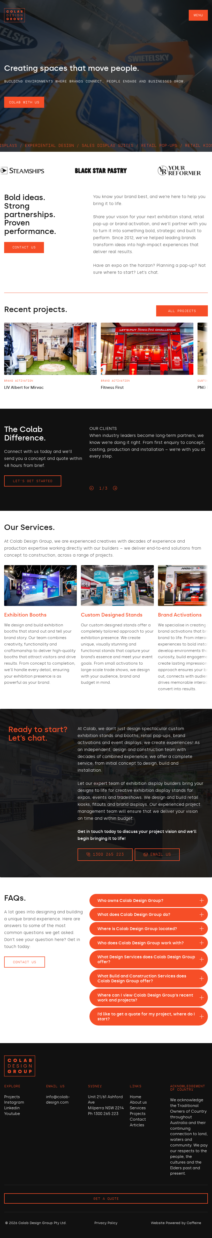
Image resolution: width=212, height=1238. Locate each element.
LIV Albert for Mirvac (24, 387)
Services (138, 1108)
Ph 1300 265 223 (103, 1113)
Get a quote (106, 1199)
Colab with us (24, 102)
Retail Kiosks (159, 145)
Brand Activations (180, 615)
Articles (137, 1125)
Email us (159, 854)
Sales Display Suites (65, 145)
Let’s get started (32, 481)
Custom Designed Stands (111, 615)
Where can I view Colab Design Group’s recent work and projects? (145, 997)
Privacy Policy (105, 1223)
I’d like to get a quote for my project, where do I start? (146, 1016)
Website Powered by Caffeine (176, 1223)
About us (138, 1102)
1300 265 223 (107, 854)
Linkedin (12, 1108)
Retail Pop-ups (117, 145)
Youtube (12, 1113)
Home (135, 1097)
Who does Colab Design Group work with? (140, 942)
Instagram (14, 1102)
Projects (12, 1097)
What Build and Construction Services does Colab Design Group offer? (141, 978)
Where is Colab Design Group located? (137, 928)
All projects (182, 311)
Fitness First (112, 387)
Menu (198, 15)
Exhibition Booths (25, 615)
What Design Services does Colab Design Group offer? (146, 959)
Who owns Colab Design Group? (130, 900)
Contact (138, 1119)
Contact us (24, 247)
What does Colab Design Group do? (133, 914)
